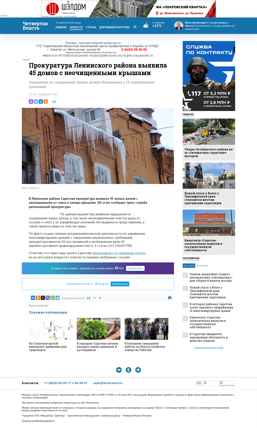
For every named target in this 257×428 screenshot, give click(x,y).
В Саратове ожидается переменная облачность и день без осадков (209, 337)
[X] (43, 298)
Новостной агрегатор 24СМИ (209, 347)
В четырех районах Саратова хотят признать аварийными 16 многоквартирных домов (211, 307)
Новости (76, 27)
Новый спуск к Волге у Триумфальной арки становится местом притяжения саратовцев (208, 292)
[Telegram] (36, 101)
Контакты (30, 383)
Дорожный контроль (114, 27)
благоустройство (38, 305)
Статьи (91, 27)
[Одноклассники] (46, 101)
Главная (61, 27)
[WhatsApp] (53, 298)
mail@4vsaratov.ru (108, 383)
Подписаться (135, 268)
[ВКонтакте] (41, 101)
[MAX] (31, 101)
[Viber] (48, 298)
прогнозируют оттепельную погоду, (119, 253)
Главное (188, 114)
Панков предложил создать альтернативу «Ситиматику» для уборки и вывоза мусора (211, 277)
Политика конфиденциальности (38, 420)
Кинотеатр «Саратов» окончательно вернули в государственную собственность (208, 322)
